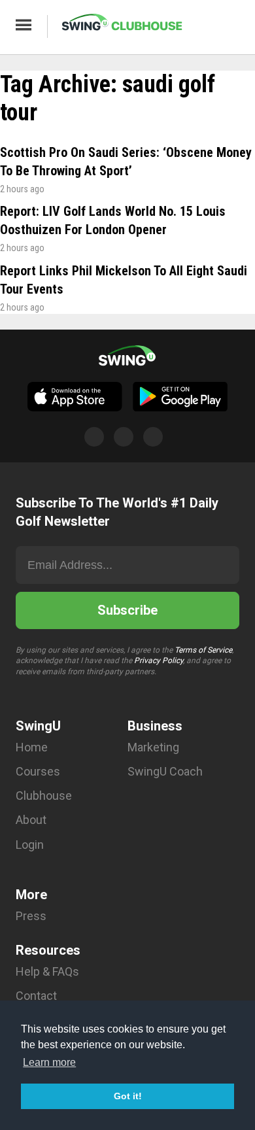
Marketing (153, 747)
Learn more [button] (49, 1062)
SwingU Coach (165, 771)
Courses (38, 771)
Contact (36, 995)
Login (30, 844)
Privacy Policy (158, 660)
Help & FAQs (47, 971)
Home (32, 747)
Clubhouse (44, 795)
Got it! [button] (128, 1096)
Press (31, 916)
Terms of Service (203, 650)
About (31, 820)
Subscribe (127, 610)
